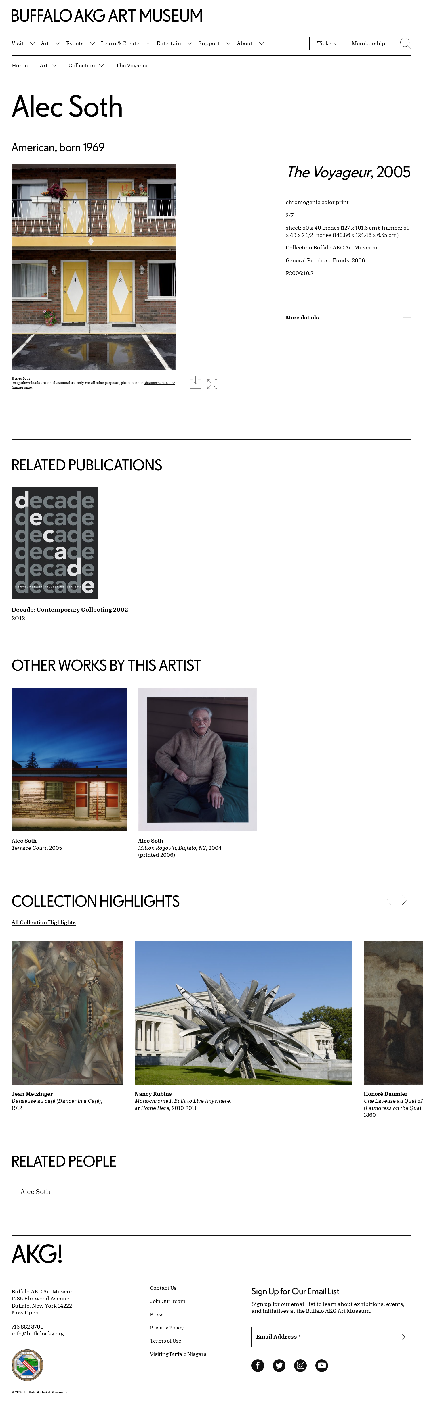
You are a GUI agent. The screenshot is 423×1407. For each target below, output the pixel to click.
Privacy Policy (167, 1327)
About (245, 43)
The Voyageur (133, 65)
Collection (81, 65)
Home (20, 65)
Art (45, 43)
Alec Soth (67, 105)
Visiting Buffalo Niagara (178, 1354)
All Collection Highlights (44, 922)
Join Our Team (168, 1301)
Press (156, 1314)
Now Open (25, 1312)
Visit (18, 43)
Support (209, 43)
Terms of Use (165, 1340)
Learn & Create (120, 43)
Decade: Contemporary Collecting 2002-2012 (71, 613)
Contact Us (163, 1288)
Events (75, 43)
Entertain (169, 43)
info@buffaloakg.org (38, 1333)
